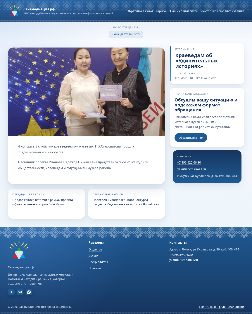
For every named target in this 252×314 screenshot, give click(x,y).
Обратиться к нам (191, 137)
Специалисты (98, 262)
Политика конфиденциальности (221, 306)
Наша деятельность (126, 34)
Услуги (93, 256)
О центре (95, 249)
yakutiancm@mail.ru (191, 169)
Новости (95, 268)
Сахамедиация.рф (39, 9)
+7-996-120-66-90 (189, 162)
